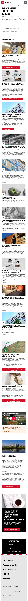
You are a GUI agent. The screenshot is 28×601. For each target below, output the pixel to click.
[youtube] (8, 574)
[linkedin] (5, 574)
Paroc (6, 2)
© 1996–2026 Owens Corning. (8, 595)
